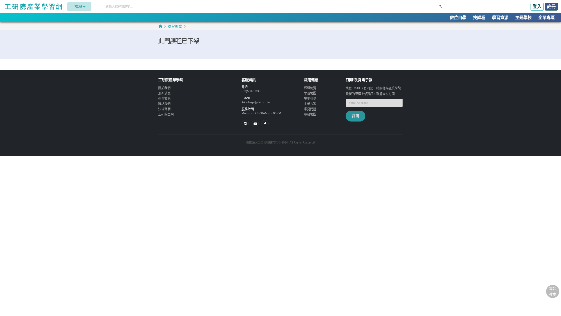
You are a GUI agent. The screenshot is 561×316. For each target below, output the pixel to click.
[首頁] (160, 26)
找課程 (479, 17)
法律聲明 (164, 109)
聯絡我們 (164, 104)
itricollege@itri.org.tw (255, 102)
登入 (537, 6)
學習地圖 (310, 93)
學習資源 (500, 17)
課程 (78, 6)
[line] (255, 123)
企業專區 (546, 17)
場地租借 (310, 98)
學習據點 (164, 98)
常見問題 (310, 109)
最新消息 (164, 93)
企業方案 (310, 104)
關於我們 (164, 88)
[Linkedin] (245, 123)
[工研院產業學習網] (33, 6)
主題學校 (523, 17)
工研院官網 (166, 114)
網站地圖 (310, 114)
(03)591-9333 (251, 91)
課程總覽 (175, 26)
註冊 (551, 6)
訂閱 (355, 116)
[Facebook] (265, 123)
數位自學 (458, 17)
